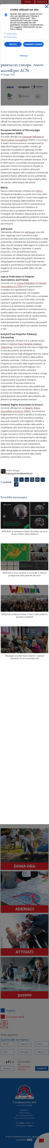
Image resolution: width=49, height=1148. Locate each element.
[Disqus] (24, 709)
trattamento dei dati (24, 1068)
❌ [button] (47, 6)
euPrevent (30, 232)
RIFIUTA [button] (13, 44)
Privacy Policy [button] (12, 37)
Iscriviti (41, 1068)
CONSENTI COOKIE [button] (33, 44)
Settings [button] (24, 56)
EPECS (39, 191)
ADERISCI (42, 2)
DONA (28, 2)
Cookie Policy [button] (12, 34)
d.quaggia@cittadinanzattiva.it (19, 473)
